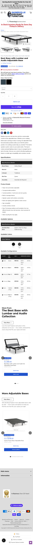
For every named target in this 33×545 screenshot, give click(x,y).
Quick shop (16, 370)
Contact (27, 519)
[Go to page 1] (15, 383)
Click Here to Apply (21, 21)
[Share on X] (5, 133)
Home (2, 30)
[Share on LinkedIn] (8, 133)
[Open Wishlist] (30, 542)
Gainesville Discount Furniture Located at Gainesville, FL (16, 524)
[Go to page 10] (22, 456)
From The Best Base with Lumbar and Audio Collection (15, 56)
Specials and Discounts (7, 519)
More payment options (16, 110)
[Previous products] (2, 357)
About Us (21, 519)
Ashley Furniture (6, 63)
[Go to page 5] (15, 456)
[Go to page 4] (14, 456)
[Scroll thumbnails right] (30, 50)
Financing (7, 521)
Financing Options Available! (10, 70)
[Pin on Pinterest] (11, 133)
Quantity (3, 92)
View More (7, 322)
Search (16, 519)
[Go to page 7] (18, 456)
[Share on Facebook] (2, 133)
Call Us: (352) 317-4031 (20, 521)
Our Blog (16, 526)
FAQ (12, 521)
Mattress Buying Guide (15, 523)
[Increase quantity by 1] (15, 96)
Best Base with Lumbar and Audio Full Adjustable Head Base (14, 364)
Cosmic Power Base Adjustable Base (14, 440)
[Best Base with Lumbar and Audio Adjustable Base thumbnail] (7, 49)
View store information (7, 122)
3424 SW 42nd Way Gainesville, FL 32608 (20, 7)
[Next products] (30, 357)
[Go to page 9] (21, 456)
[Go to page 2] (16, 383)
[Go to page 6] (17, 456)
